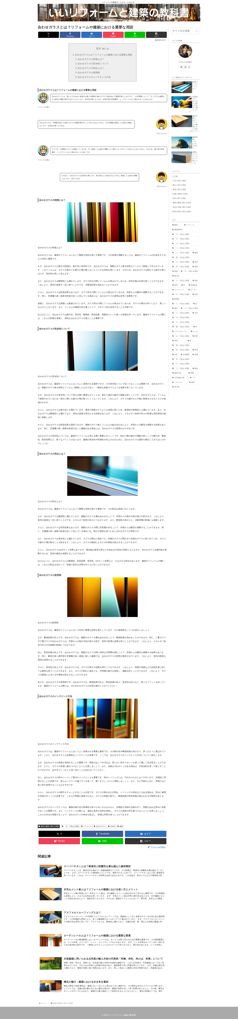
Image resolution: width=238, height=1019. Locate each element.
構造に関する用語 (179, 189)
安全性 (112, 826)
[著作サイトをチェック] (181, 67)
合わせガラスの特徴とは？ (91, 59)
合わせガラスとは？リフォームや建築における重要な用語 (103, 54)
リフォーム (87, 826)
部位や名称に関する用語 (182, 207)
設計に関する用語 (179, 198)
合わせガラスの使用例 (89, 72)
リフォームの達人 (185, 62)
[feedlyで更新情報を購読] (185, 67)
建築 (121, 826)
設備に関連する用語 (180, 194)
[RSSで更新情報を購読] (189, 67)
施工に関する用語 (179, 185)
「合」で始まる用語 (71, 826)
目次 (98, 48)
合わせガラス (101, 826)
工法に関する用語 (179, 181)
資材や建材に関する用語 (50, 826)
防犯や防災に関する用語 (182, 212)
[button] (156, 35)
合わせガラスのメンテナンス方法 (94, 77)
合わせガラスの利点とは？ (91, 68)
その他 (175, 176)
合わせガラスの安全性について (93, 63)
